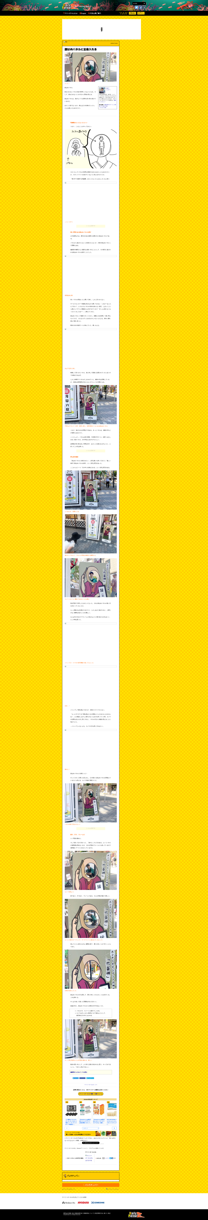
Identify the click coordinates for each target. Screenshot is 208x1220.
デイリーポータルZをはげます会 (123, 13)
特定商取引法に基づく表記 (102, 1213)
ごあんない (132, 13)
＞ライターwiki (102, 107)
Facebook (140, 7)
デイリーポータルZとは (70, 13)
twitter (136, 7)
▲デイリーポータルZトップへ (68, 1189)
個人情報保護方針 (77, 1213)
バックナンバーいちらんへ (113, 1189)
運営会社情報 (67, 1213)
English (83, 13)
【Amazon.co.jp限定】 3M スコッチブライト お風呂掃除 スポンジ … (85, 1121)
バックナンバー (90, 1185)
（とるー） (108, 89)
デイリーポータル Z (70, 6)
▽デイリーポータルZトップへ (90, 1084)
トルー (107, 88)
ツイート (76, 1078)
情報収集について (89, 1213)
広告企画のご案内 (94, 13)
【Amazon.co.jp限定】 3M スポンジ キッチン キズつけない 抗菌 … (99, 1121)
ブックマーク (90, 1078)
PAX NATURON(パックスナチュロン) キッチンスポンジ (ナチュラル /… (113, 1122)
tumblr (144, 7)
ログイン (141, 13)
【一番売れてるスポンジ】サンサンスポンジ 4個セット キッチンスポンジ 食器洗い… (71, 1122)
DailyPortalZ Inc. (136, 1215)
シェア (82, 1078)
